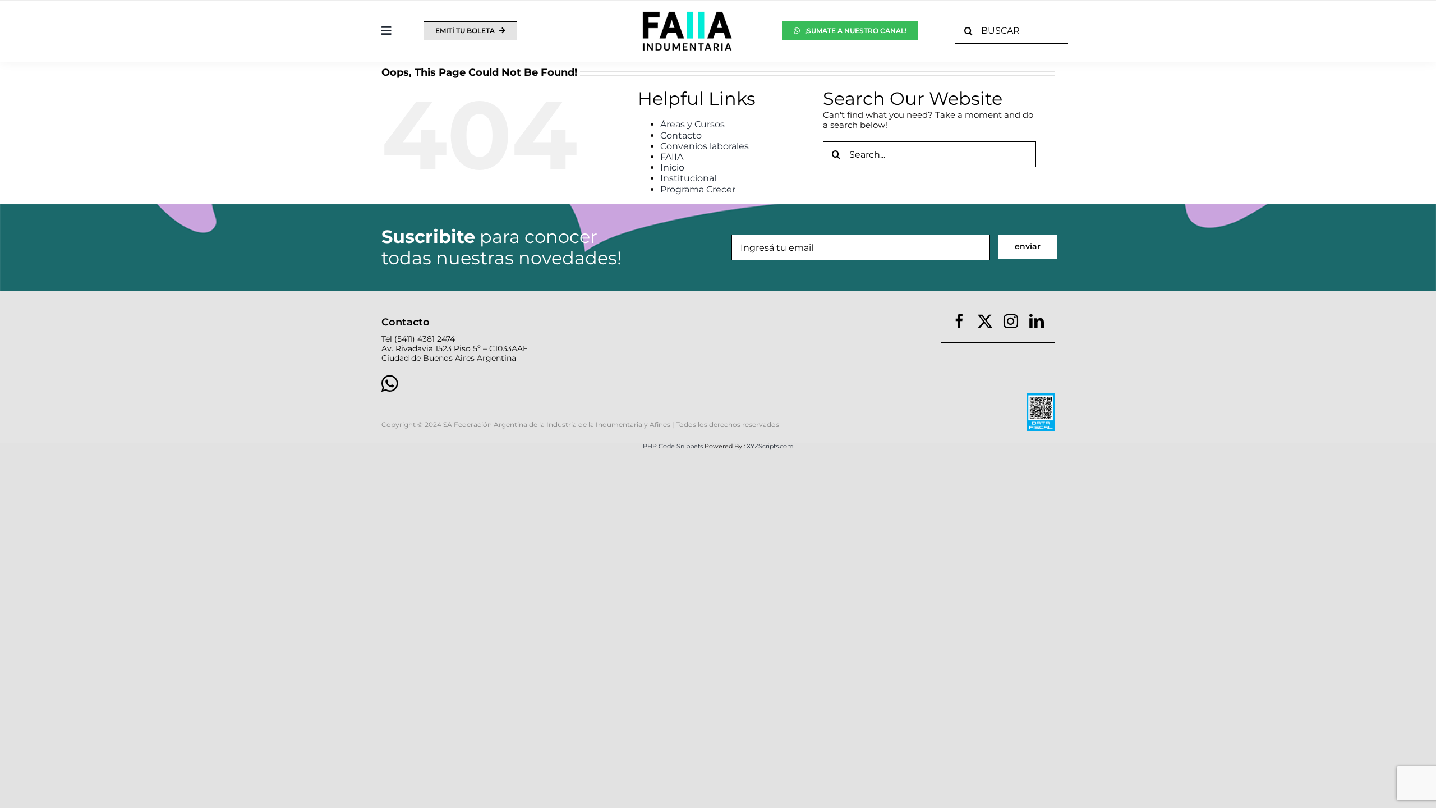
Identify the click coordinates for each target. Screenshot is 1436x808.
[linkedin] (1036, 321)
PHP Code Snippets (673, 446)
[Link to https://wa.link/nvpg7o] (540, 383)
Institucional (688, 178)
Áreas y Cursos (692, 124)
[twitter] (985, 321)
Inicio (672, 167)
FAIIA (671, 157)
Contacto (681, 135)
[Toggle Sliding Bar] (386, 31)
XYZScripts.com (770, 446)
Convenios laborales (704, 146)
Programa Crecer (697, 189)
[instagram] (1011, 321)
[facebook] (959, 321)
